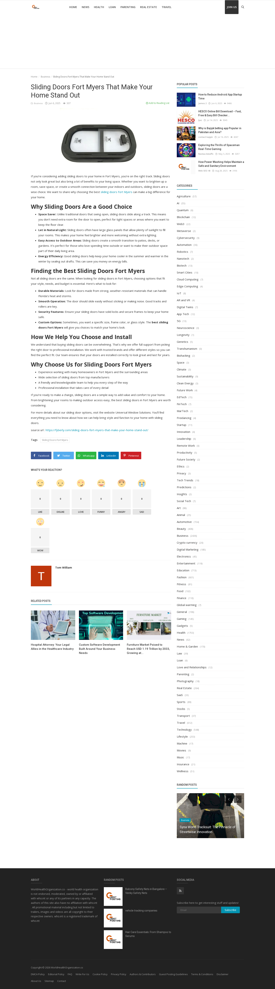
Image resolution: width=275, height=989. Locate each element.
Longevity (183, 335)
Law (179, 653)
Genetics (182, 342)
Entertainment (186, 563)
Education (183, 570)
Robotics (182, 251)
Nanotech (183, 258)
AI (178, 203)
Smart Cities (184, 272)
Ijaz (200, 120)
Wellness (182, 771)
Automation (184, 245)
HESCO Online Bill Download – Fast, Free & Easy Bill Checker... (219, 113)
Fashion (182, 577)
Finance (181, 598)
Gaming (182, 619)
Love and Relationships (192, 667)
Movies (181, 750)
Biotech (182, 265)
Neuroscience (185, 328)
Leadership (184, 438)
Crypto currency (187, 542)
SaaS (180, 695)
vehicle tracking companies (141, 910)
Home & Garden (187, 646)
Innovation (183, 432)
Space (180, 362)
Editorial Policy (56, 974)
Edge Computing (187, 286)
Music (180, 757)
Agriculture (184, 196)
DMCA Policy (38, 974)
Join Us (232, 7)
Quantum (183, 210)
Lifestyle (182, 736)
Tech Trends (185, 480)
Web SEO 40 (204, 170)
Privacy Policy (118, 974)
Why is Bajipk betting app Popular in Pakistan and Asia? (219, 130)
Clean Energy (185, 383)
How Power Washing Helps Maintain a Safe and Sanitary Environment (221, 163)
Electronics (184, 556)
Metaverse (184, 231)
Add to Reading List (158, 103)
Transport (183, 716)
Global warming (187, 605)
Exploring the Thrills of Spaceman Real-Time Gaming (219, 147)
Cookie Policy (100, 974)
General (182, 612)
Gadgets (182, 626)
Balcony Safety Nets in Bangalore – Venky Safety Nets (146, 891)
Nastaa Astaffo (205, 153)
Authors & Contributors (143, 974)
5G (179, 321)
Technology (184, 729)
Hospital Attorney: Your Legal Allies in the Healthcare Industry (52, 647)
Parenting (127, 7)
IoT (179, 293)
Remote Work (186, 445)
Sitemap (49, 981)
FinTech (182, 404)
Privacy (181, 473)
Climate (181, 369)
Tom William (63, 567)
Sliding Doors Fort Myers (55, 440)
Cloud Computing (187, 279)
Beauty (181, 529)
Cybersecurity (186, 238)
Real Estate (148, 7)
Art (179, 508)
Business (45, 76)
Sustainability (185, 376)
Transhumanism (187, 348)
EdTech (182, 397)
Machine (182, 743)
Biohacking (183, 355)
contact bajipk (205, 137)
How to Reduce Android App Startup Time (220, 96)
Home (73, 7)
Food (180, 591)
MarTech (182, 411)
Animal (181, 515)
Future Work (185, 390)
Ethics (180, 466)
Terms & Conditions (202, 974)
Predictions (184, 487)
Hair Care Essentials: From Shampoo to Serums (148, 934)
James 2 (202, 103)
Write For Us (82, 974)
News (85, 7)
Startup (181, 425)
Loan (112, 7)
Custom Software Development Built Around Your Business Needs (99, 649)
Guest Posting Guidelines (173, 974)
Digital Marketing (187, 549)
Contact (61, 981)
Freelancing (184, 418)
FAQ (70, 974)
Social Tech (184, 501)
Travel (166, 7)
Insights (182, 494)
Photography (185, 681)
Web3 (180, 224)
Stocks (181, 709)
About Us (36, 981)
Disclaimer (222, 974)
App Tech (183, 314)
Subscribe (230, 910)
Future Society (186, 459)
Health (99, 7)
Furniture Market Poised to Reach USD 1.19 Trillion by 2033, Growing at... (148, 649)
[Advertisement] (137, 42)
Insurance (183, 764)
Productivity (184, 452)
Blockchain (183, 217)
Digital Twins (185, 307)
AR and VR (183, 300)
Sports (181, 702)
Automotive (184, 522)
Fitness (181, 584)
